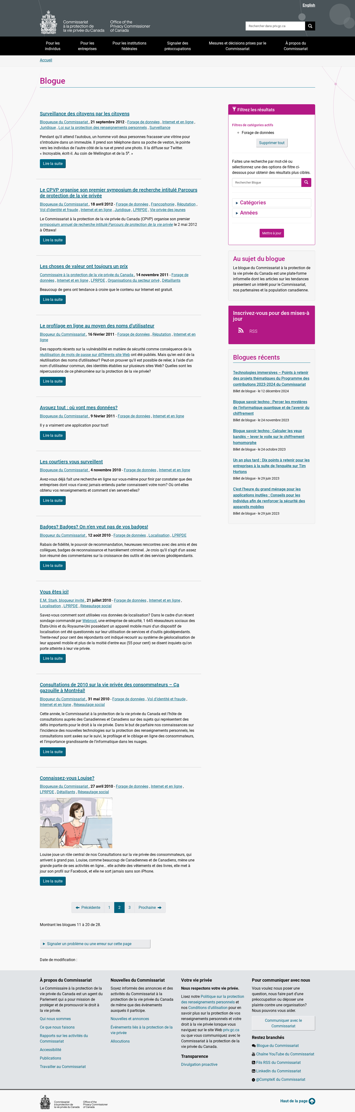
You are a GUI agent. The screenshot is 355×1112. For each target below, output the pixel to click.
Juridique (48, 127)
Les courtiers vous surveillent (71, 462)
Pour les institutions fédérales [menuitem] (129, 46)
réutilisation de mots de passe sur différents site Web (85, 354)
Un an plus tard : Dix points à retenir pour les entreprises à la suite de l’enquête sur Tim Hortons (271, 466)
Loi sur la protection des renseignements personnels (102, 127)
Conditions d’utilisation (207, 1007)
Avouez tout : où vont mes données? (79, 407)
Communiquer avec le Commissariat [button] (283, 1023)
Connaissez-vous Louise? (67, 778)
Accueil (46, 60)
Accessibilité (50, 1049)
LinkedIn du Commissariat (278, 1071)
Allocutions (120, 1041)
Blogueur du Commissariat (63, 334)
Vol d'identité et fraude (59, 210)
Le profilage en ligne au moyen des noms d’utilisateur (97, 326)
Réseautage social (96, 606)
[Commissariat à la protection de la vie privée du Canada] (95, 22)
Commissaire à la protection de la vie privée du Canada (87, 275)
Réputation (186, 204)
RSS (252, 331)
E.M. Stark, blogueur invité (62, 600)
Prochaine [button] (147, 907)
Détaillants (171, 280)
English (309, 5)
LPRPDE (140, 210)
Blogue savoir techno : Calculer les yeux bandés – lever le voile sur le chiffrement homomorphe (268, 437)
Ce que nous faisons (57, 1027)
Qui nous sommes (55, 1018)
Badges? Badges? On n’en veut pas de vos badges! (94, 527)
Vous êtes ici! (54, 592)
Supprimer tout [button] (271, 143)
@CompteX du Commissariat (280, 1079)
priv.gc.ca (231, 1030)
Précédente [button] (90, 907)
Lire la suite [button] (53, 163)
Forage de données (143, 122)
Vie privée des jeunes (167, 210)
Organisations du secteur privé (133, 280)
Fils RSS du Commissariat (278, 1062)
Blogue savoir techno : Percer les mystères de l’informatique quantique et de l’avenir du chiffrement (271, 408)
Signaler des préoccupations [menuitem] (177, 46)
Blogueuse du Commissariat (64, 122)
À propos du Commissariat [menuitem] (296, 46)
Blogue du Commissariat (278, 1045)
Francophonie (162, 204)
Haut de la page (294, 1101)
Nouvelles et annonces (130, 1018)
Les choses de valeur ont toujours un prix (84, 266)
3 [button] (129, 907)
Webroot (89, 620)
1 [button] (109, 907)
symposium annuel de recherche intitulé (106, 224)
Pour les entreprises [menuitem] (87, 46)
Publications (50, 1058)
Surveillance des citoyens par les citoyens (84, 114)
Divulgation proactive (199, 1064)
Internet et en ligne (177, 122)
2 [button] (119, 907)
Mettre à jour (271, 233)
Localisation (159, 535)
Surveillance (159, 127)
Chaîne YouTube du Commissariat (285, 1054)
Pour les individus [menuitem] (52, 46)
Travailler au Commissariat (63, 1066)
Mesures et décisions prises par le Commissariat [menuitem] (237, 46)
